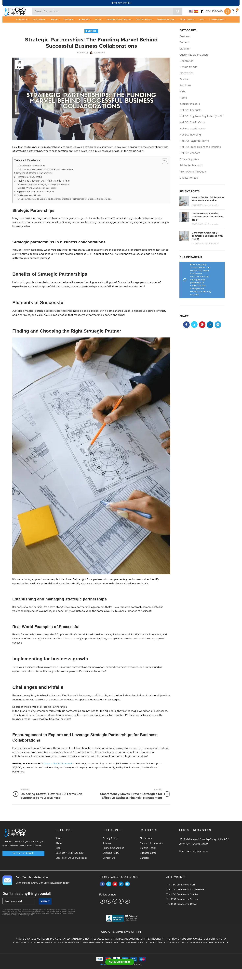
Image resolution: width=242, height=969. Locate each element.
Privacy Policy (110, 838)
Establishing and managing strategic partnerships (45, 185)
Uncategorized (188, 177)
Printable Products (191, 165)
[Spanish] (196, 11)
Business (91, 31)
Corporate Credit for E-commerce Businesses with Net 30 (207, 236)
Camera (184, 42)
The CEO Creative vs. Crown (181, 904)
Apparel (54, 19)
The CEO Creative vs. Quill (180, 885)
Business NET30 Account (69, 853)
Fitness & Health (216, 19)
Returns (107, 843)
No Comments (211, 205)
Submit (45, 901)
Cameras (144, 858)
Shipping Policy (111, 853)
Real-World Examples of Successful (38, 188)
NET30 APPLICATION (121, 3)
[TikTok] (127, 901)
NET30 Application (120, 962)
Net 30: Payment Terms (194, 141)
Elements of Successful (29, 177)
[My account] (227, 11)
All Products (21, 19)
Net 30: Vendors (189, 153)
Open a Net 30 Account (57, 763)
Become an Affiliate (23, 853)
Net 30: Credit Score (192, 128)
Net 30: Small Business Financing (200, 147)
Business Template (165, 19)
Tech (201, 19)
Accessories (84, 19)
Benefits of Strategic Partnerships (34, 173)
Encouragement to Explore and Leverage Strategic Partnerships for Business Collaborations (66, 199)
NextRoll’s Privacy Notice (26, 915)
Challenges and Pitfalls (29, 195)
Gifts (182, 91)
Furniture (185, 85)
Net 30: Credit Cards (192, 122)
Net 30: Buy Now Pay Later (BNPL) (201, 116)
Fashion (184, 79)
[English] (191, 11)
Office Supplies (187, 19)
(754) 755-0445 (214, 11)
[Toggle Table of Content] (163, 161)
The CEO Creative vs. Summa (182, 899)
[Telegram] (218, 324)
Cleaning (184, 48)
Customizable (39, 19)
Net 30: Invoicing (190, 134)
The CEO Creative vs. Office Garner (185, 889)
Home (98, 19)
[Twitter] (194, 324)
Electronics (186, 73)
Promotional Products (193, 171)
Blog (58, 848)
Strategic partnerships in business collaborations (47, 169)
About (58, 843)
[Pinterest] (202, 324)
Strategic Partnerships (33, 166)
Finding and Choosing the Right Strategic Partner (43, 181)
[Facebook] (186, 324)
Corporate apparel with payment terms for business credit (208, 216)
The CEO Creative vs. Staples (182, 894)
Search (177, 11)
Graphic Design (148, 848)
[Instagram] (114, 901)
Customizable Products (193, 54)
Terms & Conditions (113, 848)
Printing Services (144, 19)
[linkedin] (210, 324)
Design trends (188, 67)
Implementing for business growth (35, 192)
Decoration (186, 61)
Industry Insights (189, 104)
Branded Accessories (151, 843)
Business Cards (148, 853)
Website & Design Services (119, 19)
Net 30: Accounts (190, 110)
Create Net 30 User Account (71, 858)
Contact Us (109, 858)
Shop (58, 838)
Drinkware (68, 19)
